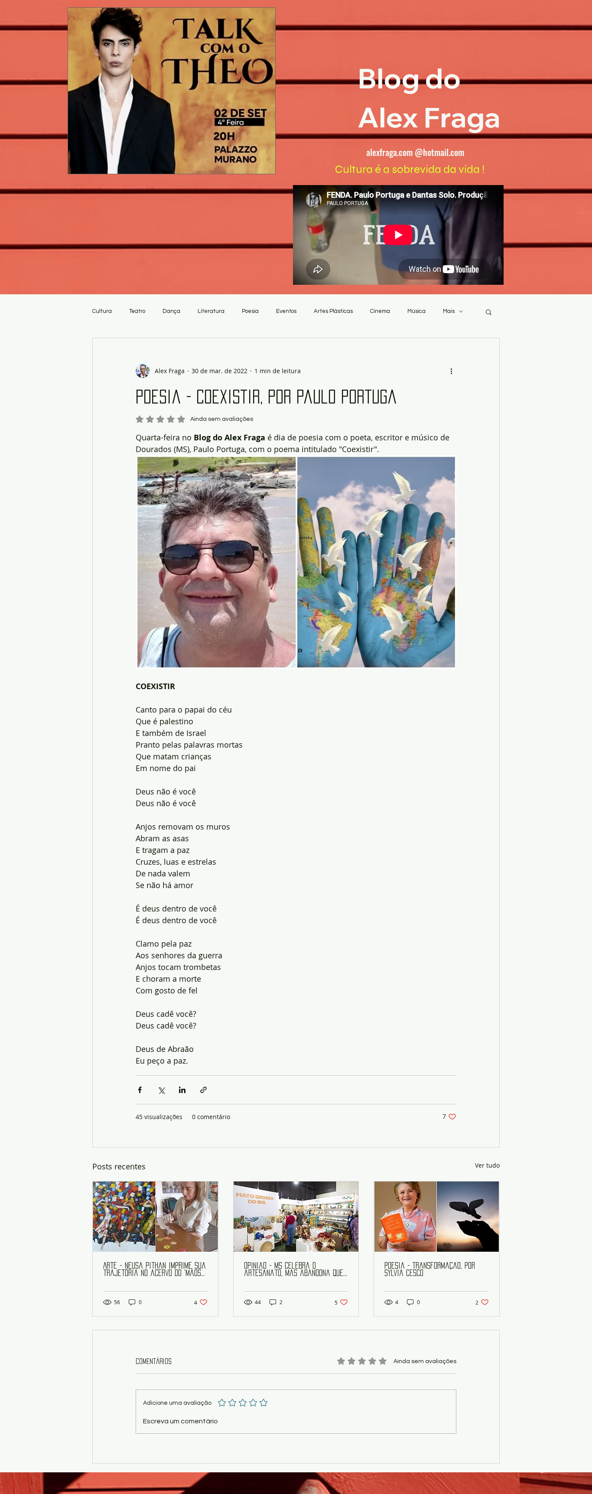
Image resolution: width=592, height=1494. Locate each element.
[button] (489, 311)
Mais (449, 311)
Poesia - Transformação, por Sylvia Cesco (429, 1269)
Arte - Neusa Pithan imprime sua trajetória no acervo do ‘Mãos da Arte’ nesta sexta (154, 1270)
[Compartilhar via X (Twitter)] (161, 1090)
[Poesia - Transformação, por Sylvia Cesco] (436, 1217)
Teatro (137, 311)
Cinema (380, 311)
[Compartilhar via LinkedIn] (182, 1090)
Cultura (102, 311)
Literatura (211, 311)
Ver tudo (487, 1165)
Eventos (286, 311)
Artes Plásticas (333, 311)
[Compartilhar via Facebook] (140, 1090)
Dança (171, 311)
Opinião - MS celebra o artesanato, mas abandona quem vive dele (296, 1270)
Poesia (250, 311)
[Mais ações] (451, 371)
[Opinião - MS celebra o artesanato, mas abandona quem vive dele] (296, 1217)
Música (416, 311)
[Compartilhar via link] (203, 1090)
